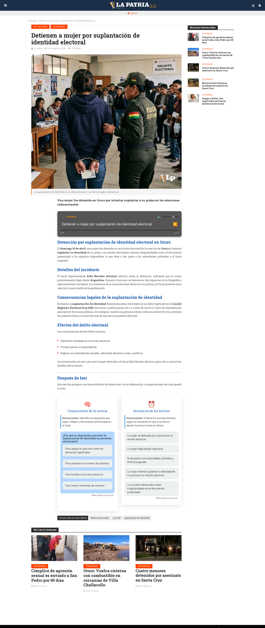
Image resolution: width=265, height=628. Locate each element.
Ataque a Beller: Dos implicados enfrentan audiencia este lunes (214, 101)
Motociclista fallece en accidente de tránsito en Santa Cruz (215, 86)
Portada (32, 20)
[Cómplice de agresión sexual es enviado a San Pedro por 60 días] (54, 548)
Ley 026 (117, 517)
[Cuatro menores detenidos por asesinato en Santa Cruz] (159, 548)
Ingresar (133, 13)
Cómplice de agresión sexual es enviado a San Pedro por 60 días (54, 575)
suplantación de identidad (137, 517)
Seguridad (59, 26)
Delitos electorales (99, 517)
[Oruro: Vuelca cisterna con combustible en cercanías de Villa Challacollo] (106, 548)
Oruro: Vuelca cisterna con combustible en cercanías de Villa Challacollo (104, 577)
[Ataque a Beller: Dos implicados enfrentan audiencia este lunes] (193, 98)
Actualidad (40, 26)
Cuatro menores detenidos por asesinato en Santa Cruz (158, 575)
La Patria (38, 48)
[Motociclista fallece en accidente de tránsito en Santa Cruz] (193, 83)
